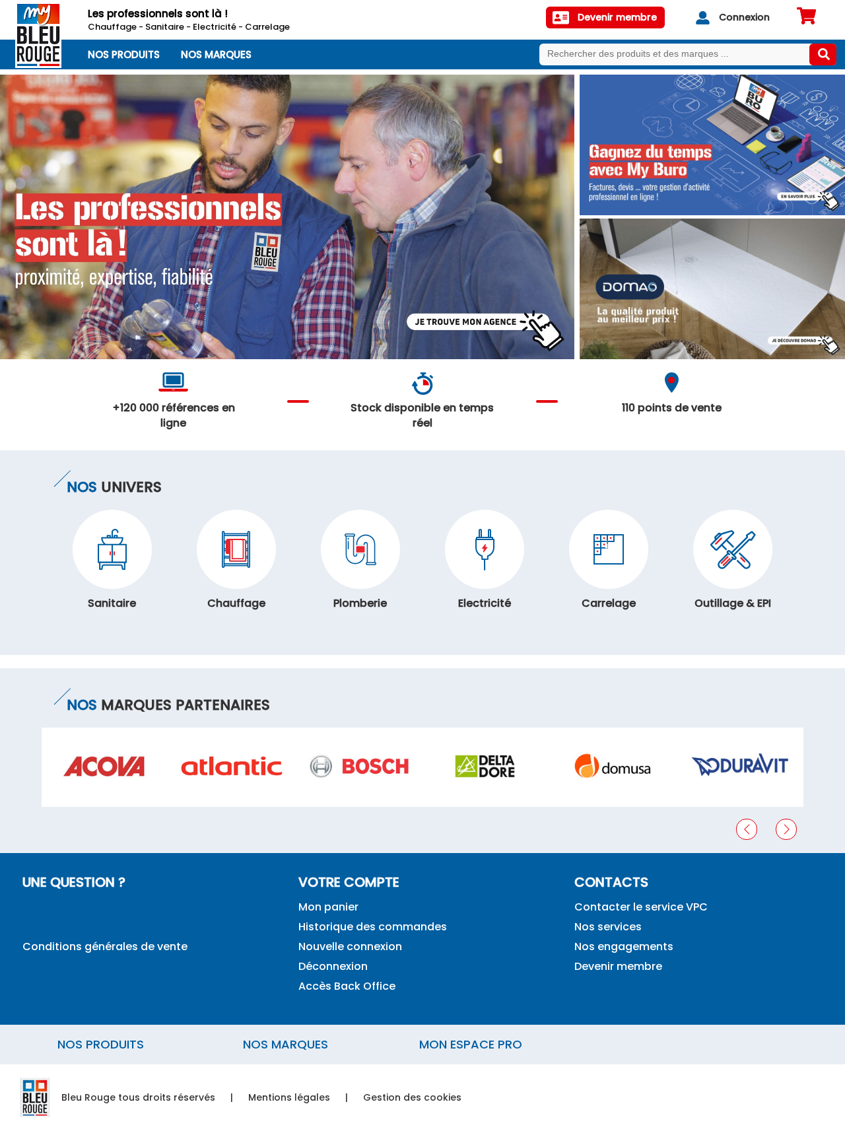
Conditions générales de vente (104, 946)
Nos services (608, 926)
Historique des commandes (372, 926)
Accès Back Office (346, 986)
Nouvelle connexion (350, 946)
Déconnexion (333, 966)
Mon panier (328, 906)
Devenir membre (618, 966)
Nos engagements (623, 946)
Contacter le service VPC (641, 906)
